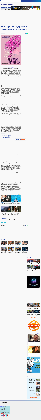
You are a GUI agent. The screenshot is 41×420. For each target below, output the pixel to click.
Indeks (3, 7)
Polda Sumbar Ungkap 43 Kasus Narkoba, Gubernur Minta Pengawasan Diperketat (32, 394)
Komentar (3, 225)
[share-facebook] (25, 33)
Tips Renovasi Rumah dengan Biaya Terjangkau (8, 219)
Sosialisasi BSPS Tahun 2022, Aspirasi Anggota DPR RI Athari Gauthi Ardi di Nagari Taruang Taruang (37, 263)
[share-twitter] (26, 33)
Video (3, 9)
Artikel (5, 7)
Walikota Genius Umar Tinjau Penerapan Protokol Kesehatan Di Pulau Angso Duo (30, 270)
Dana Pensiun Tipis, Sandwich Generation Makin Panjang (36, 308)
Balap (6, 9)
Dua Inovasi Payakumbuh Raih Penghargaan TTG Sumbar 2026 (31, 387)
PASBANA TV (29, 257)
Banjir (9, 9)
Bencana (8, 7)
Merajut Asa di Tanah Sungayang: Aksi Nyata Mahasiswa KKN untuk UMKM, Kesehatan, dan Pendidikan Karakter (30, 315)
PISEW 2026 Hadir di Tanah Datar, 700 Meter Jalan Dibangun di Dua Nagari (32, 380)
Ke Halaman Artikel (33, 317)
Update (23, 139)
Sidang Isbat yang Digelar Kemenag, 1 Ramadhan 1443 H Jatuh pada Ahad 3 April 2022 (30, 263)
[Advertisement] (20, 16)
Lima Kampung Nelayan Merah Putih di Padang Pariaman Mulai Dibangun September (31, 390)
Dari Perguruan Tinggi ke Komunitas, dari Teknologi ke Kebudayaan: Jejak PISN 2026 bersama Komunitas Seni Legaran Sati (30, 308)
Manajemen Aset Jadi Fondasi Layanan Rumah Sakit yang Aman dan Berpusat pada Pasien (37, 315)
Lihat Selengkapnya (33, 397)
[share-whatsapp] (27, 33)
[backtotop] (20, 400)
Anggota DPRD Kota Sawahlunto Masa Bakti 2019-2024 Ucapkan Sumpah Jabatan (37, 270)
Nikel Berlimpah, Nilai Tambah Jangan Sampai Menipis (32, 383)
